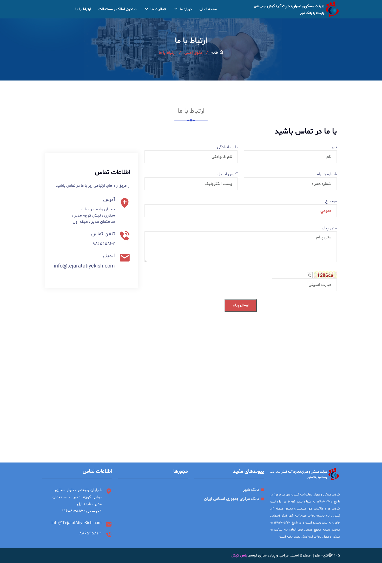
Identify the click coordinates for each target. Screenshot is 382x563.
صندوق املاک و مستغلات (117, 9)
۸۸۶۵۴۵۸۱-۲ (104, 243)
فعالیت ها (157, 9)
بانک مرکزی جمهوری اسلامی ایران (231, 499)
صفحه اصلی (208, 9)
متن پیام (329, 228)
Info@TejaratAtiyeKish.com (76, 523)
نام (334, 147)
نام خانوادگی (227, 147)
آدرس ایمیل (228, 174)
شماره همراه (327, 174)
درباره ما (185, 9)
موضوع (331, 201)
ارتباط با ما (83, 9)
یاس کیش (239, 555)
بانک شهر (251, 490)
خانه (215, 53)
